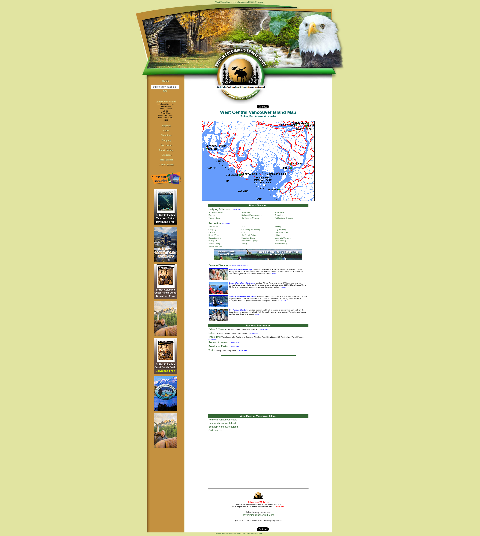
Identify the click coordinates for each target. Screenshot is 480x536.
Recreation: (215, 223)
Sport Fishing (166, 150)
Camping (212, 229)
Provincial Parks (165, 117)
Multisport (212, 241)
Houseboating (214, 238)
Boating (278, 227)
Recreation (166, 106)
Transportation (214, 218)
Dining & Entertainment (252, 215)
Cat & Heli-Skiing (249, 235)
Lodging (166, 140)
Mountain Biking (248, 238)
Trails (165, 120)
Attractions (279, 212)
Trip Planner (166, 159)
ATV (243, 227)
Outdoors (166, 154)
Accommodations (215, 212)
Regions (166, 125)
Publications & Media (284, 218)
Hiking (277, 235)
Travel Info (165, 113)
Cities (166, 130)
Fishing (211, 232)
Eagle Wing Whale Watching (242, 283)
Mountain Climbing (283, 238)
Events (211, 215)
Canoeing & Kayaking (251, 229)
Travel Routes (166, 164)
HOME (165, 80)
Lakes (165, 111)
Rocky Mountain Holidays (240, 269)
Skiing (244, 244)
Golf (243, 232)
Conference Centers (250, 218)
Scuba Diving (214, 244)
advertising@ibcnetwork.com (258, 515)
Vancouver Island (166, 101)
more (274, 273)
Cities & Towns (165, 108)
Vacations (166, 135)
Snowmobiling (281, 244)
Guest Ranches (281, 232)
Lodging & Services (165, 104)
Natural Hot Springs (250, 241)
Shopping (279, 215)
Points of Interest (165, 115)
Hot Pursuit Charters (238, 310)
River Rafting (280, 241)
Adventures (246, 212)
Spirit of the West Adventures (242, 296)
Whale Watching (215, 246)
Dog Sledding (280, 229)
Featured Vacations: (219, 265)
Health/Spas (213, 235)
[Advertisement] (258, 383)
